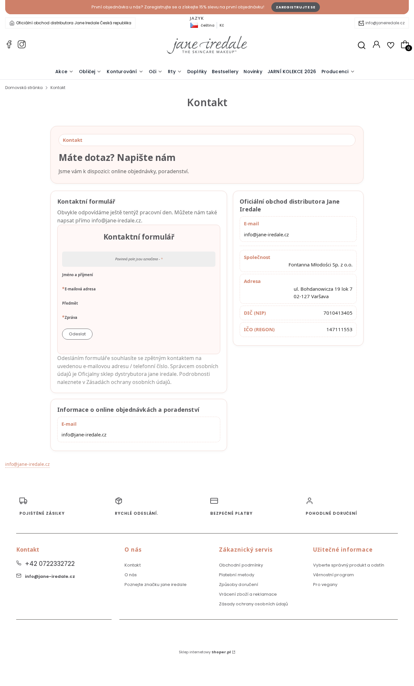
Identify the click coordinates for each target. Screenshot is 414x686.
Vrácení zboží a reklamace (248, 594)
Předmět (70, 303)
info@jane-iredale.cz (266, 234)
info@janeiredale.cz (385, 23)
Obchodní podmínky (241, 565)
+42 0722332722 (50, 563)
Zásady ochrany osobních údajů (253, 604)
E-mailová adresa (80, 289)
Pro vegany (325, 584)
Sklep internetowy (205, 652)
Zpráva (71, 317)
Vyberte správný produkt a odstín (348, 565)
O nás (131, 575)
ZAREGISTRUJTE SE (295, 7)
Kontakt (133, 565)
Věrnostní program (333, 575)
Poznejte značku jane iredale (156, 584)
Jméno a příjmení (77, 274)
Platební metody (237, 575)
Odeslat (77, 334)
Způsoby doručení (238, 584)
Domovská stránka (24, 87)
